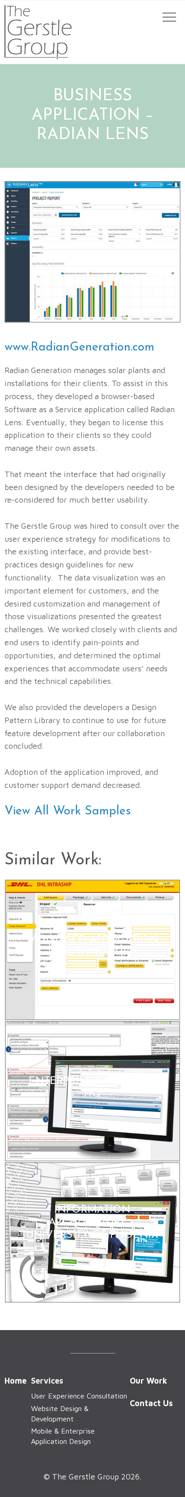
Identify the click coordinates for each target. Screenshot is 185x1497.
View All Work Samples (67, 811)
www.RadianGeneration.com (79, 348)
